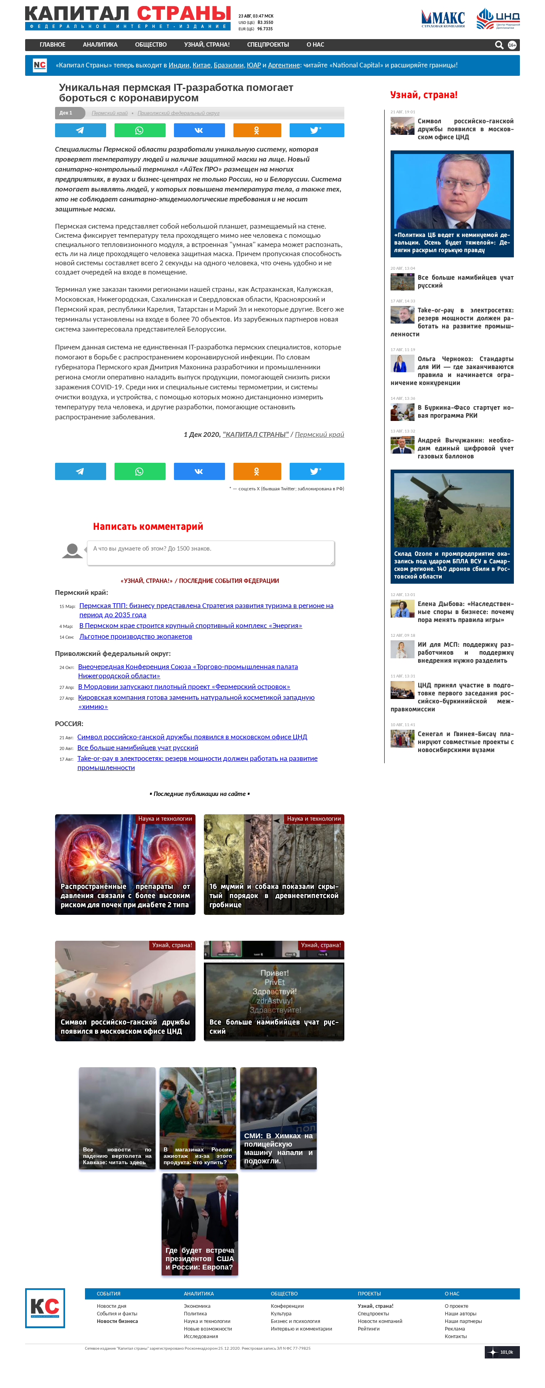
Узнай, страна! (207, 45)
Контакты (456, 1337)
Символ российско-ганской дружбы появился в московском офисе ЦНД (192, 737)
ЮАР (254, 65)
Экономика (197, 1306)
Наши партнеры (463, 1322)
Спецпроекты (268, 45)
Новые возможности (208, 1329)
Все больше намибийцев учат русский (137, 748)
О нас (315, 45)
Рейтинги (369, 1329)
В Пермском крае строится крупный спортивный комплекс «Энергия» (190, 626)
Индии (179, 65)
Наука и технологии (165, 819)
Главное (52, 45)
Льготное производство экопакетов (135, 637)
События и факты (117, 1314)
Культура (281, 1314)
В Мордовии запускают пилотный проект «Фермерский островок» (184, 687)
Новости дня (111, 1306)
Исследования (201, 1337)
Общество (151, 45)
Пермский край (110, 113)
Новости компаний (380, 1322)
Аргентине (284, 65)
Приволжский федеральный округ (178, 113)
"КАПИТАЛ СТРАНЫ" (256, 435)
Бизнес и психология (295, 1322)
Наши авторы (460, 1314)
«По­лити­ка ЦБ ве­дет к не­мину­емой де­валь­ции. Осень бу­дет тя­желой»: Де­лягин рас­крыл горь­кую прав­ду (452, 242)
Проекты (369, 1294)
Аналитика (100, 45)
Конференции (287, 1306)
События (108, 1294)
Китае (202, 65)
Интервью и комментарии (301, 1329)
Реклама (455, 1329)
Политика (195, 1314)
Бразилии (229, 65)
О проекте (456, 1306)
